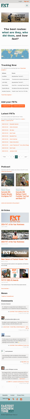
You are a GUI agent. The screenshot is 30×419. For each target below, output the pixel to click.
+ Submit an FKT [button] (6, 105)
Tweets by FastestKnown (7, 296)
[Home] (5, 5)
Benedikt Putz (13, 136)
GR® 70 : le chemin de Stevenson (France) (18, 381)
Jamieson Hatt (13, 151)
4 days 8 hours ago (24, 383)
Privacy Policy (20, 395)
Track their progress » (6, 94)
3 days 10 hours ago (24, 313)
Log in (20, 1)
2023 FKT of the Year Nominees (12, 241)
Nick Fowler (12, 133)
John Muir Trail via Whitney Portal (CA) (19, 311)
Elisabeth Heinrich (14, 124)
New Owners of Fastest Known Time (14, 259)
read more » (22, 378)
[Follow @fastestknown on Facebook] (17, 399)
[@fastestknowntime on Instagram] (21, 399)
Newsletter (5, 395)
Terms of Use (5, 398)
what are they (11, 32)
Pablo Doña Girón (14, 142)
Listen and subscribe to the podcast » (10, 203)
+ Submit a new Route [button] (18, 105)
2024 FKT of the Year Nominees (12, 224)
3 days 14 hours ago (24, 330)
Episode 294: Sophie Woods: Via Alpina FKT (6, 194)
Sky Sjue (12, 130)
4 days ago (26, 363)
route (22, 119)
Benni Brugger (26, 145)
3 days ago (26, 347)
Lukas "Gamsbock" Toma (16, 145)
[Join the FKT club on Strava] (13, 399)
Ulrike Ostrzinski (14, 127)
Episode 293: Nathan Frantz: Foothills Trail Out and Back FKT (22, 195)
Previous (3, 182)
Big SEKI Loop (25, 361)
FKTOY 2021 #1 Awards (9, 280)
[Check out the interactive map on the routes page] (15, 54)
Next (27, 182)
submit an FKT (9, 120)
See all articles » (5, 288)
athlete (3, 120)
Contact (12, 395)
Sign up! (26, 1)
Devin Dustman (13, 139)
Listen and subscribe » (6, 171)
